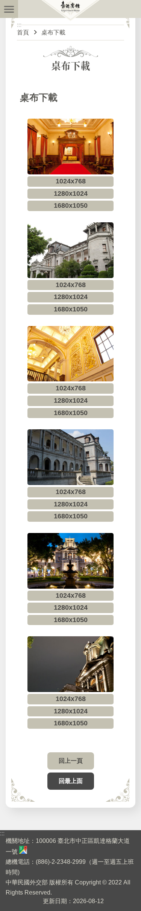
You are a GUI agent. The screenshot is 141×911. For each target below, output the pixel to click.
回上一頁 (71, 761)
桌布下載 (53, 32)
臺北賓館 (70, 11)
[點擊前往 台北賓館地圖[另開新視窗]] (23, 851)
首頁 (23, 32)
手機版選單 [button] (9, 9)
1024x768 (71, 181)
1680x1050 (71, 205)
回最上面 (71, 781)
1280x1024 (71, 193)
